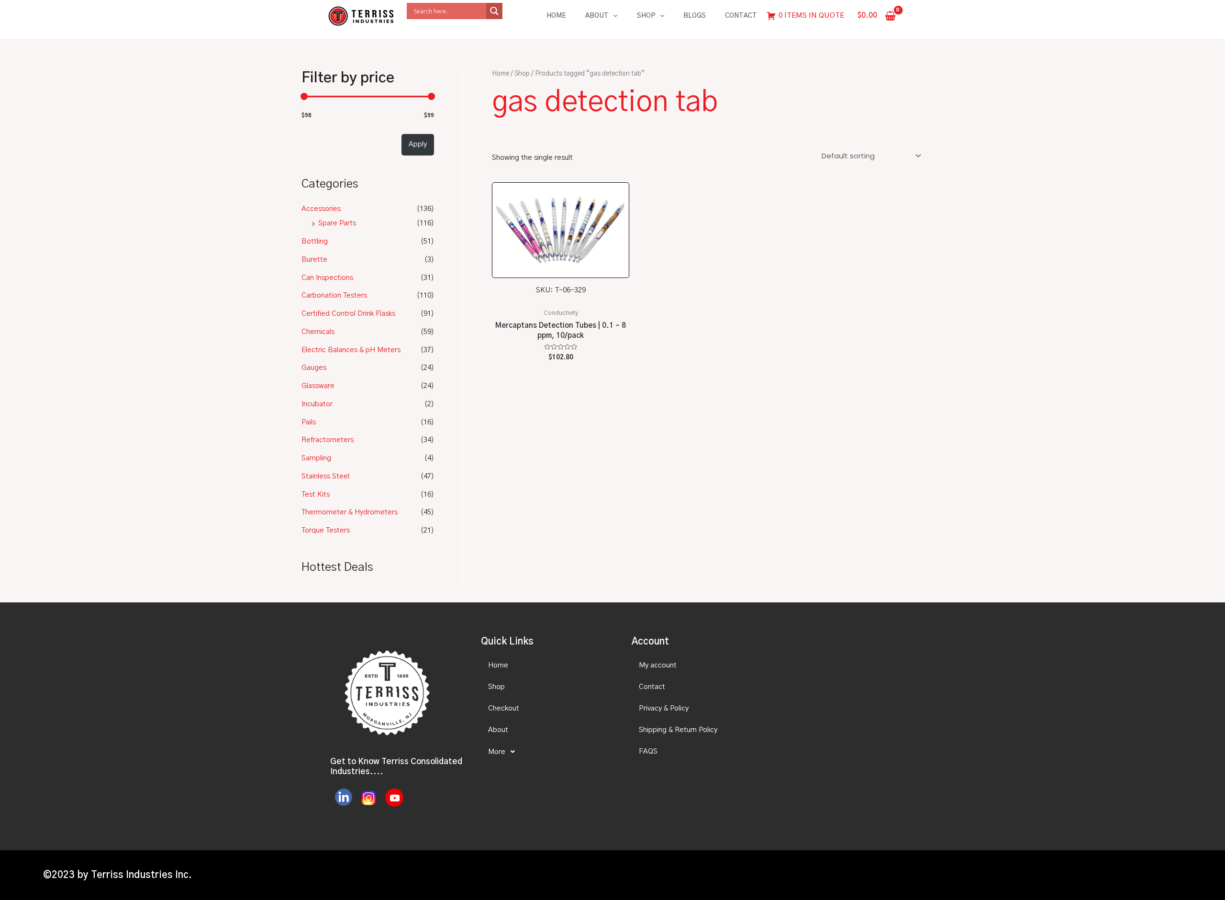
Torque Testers (325, 530)
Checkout (503, 708)
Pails (308, 422)
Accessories (321, 208)
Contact (741, 15)
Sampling (316, 458)
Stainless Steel (325, 476)
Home (556, 15)
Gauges (313, 367)
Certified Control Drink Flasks (348, 313)
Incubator (317, 404)
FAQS (648, 751)
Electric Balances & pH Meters (351, 350)
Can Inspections (327, 277)
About (597, 15)
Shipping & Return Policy (678, 729)
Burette (314, 259)
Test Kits (315, 494)
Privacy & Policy (664, 708)
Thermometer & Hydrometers (349, 512)
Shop (646, 15)
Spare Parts (337, 223)
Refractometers (327, 440)
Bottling (314, 241)
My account (658, 665)
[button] (548, 752)
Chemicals (317, 331)
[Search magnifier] (494, 11)
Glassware (317, 385)
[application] (613, 15)
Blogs (694, 15)
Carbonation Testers (334, 295)
